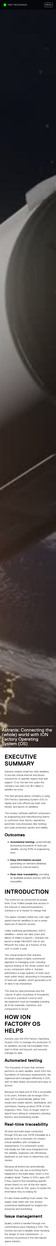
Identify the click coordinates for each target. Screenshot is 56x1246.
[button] (49, 5)
